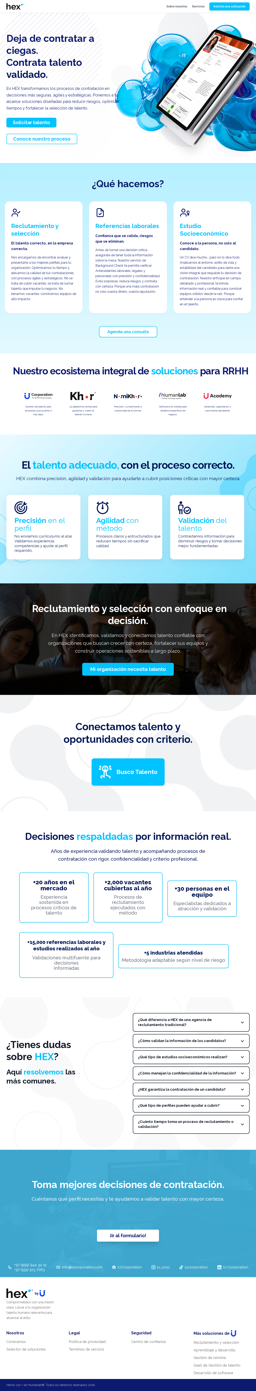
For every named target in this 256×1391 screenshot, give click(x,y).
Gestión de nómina (210, 1358)
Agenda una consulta (128, 331)
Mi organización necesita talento (128, 669)
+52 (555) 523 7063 (29, 1269)
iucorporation (196, 1267)
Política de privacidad (87, 1342)
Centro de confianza (148, 1342)
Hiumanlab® (36, 1385)
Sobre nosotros (176, 6)
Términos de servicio (86, 1349)
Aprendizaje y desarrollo (214, 1350)
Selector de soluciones (26, 1349)
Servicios (198, 6)
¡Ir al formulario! (128, 1235)
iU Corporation (235, 1267)
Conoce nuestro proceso (41, 139)
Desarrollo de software (213, 1373)
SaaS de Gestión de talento (217, 1365)
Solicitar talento (31, 122)
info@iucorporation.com (82, 1267)
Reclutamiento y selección (216, 1342)
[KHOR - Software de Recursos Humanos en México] (15, 6)
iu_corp (163, 1267)
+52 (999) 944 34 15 (30, 1265)
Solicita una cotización (229, 6)
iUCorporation (130, 1267)
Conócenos (16, 1342)
